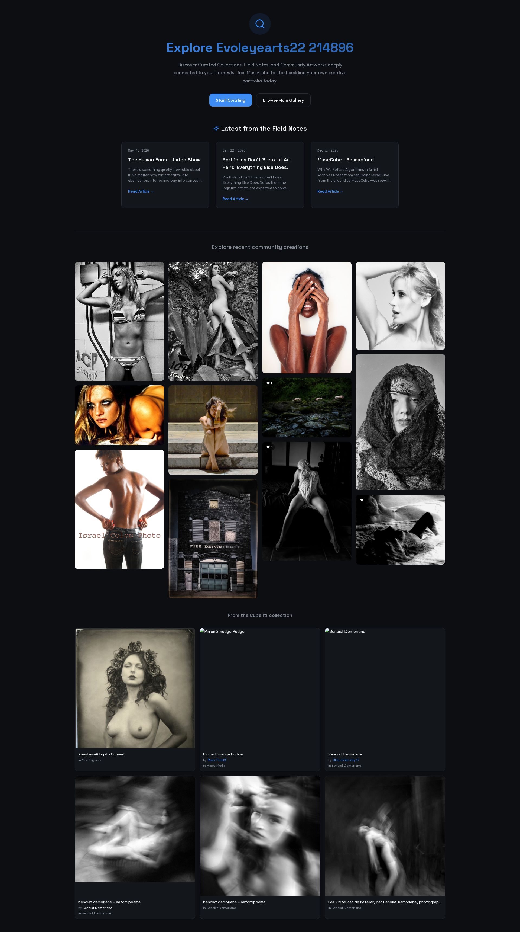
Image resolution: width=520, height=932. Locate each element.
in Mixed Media (214, 765)
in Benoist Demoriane (344, 765)
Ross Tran (215, 760)
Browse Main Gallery (283, 100)
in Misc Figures (89, 760)
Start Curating (230, 100)
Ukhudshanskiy (344, 760)
